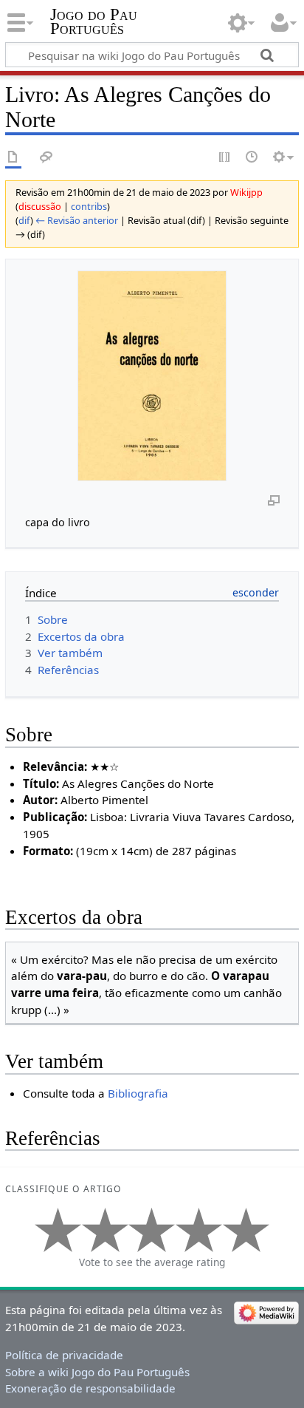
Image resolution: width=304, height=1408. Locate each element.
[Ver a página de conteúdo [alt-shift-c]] (13, 157)
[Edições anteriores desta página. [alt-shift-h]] (252, 157)
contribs (89, 206)
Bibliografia (138, 1093)
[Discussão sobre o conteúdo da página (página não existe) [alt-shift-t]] (46, 157)
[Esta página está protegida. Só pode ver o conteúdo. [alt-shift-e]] (225, 157)
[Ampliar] (273, 499)
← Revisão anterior (76, 220)
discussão (39, 206)
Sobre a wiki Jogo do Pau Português (97, 1371)
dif (24, 220)
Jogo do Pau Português (93, 21)
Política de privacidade (64, 1354)
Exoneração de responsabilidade (90, 1388)
